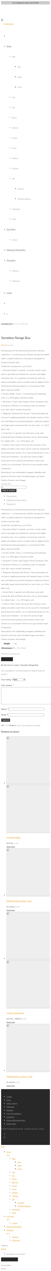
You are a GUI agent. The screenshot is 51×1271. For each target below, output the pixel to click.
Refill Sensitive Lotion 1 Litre (19, 1076)
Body (14, 56)
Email (4, 715)
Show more (11, 846)
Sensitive (36, 725)
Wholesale (16, 281)
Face (13, 97)
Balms (14, 117)
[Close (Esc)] (9, 1265)
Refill (14, 219)
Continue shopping (9, 1259)
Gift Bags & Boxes (24, 198)
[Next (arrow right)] (5, 1268)
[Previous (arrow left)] (2, 1268)
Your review (7, 685)
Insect (14, 148)
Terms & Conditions (14, 1113)
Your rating (7, 679)
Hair (13, 107)
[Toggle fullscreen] (5, 1265)
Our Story (11, 229)
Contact (14, 239)
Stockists (11, 260)
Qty (9, 484)
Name (4, 709)
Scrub (19, 87)
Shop (9, 46)
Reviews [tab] (11, 504)
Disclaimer (10, 1117)
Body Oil (15, 127)
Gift (13, 178)
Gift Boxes (29, 725)
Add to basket (8, 490)
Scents (14, 137)
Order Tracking (12, 1103)
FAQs (9, 1100)
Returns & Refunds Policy (16, 1120)
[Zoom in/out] (2, 1265)
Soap (19, 66)
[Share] (7, 1265)
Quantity (4, 484)
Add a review (7, 659)
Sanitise (15, 158)
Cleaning (15, 168)
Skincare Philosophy (16, 250)
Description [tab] (12, 496)
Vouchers (20, 188)
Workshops (16, 209)
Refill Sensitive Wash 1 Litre (19, 901)
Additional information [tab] (16, 500)
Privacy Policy (11, 1123)
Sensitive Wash (14, 837)
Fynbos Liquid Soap (15, 1013)
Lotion (19, 77)
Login (9, 292)
